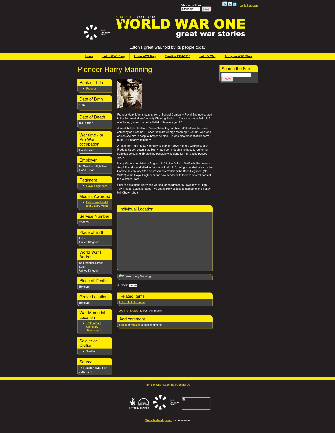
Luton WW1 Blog (113, 56)
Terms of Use (153, 385)
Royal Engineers (96, 186)
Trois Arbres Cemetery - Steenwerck (93, 326)
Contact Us (183, 385)
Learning (168, 385)
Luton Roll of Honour (132, 302)
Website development (158, 420)
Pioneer (91, 88)
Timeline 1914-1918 (177, 56)
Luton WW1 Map (145, 56)
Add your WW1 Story (238, 56)
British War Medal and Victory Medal (97, 204)
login (243, 5)
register (253, 5)
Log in (122, 310)
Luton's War (207, 56)
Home (89, 56)
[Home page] (181, 38)
